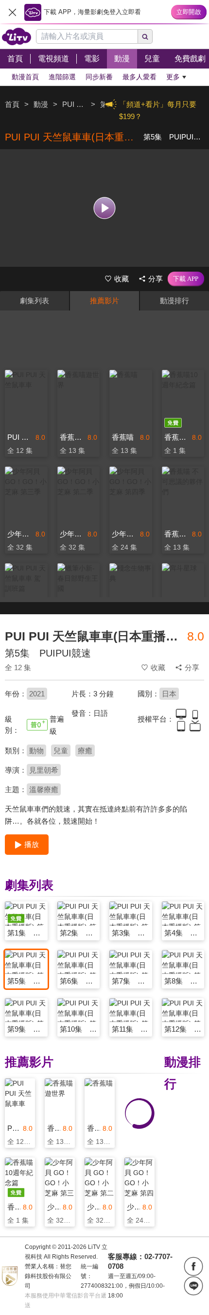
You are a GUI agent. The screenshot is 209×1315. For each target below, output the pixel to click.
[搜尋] (145, 36)
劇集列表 (34, 300)
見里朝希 (43, 770)
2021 (37, 694)
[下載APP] (186, 279)
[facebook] (193, 1266)
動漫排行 (174, 300)
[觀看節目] (105, 208)
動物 (36, 750)
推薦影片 (104, 300)
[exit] (12, 12)
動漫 (41, 104)
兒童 (60, 750)
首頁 (12, 104)
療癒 (85, 750)
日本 (169, 694)
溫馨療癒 (43, 789)
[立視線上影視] (16, 36)
